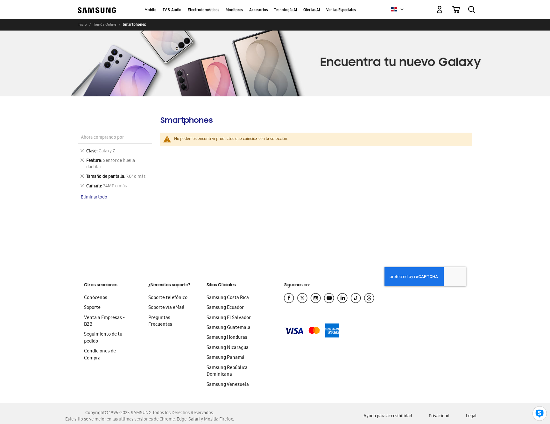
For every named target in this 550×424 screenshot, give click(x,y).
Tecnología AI (285, 10)
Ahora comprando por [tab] (102, 138)
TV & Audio (172, 10)
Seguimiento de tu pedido (103, 338)
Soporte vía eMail (166, 308)
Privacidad (439, 416)
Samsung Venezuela (228, 385)
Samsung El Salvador (229, 318)
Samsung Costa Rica (228, 298)
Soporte (92, 308)
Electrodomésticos (203, 10)
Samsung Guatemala (228, 328)
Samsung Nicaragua (228, 348)
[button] (402, 9)
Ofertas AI (311, 10)
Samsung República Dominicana (227, 371)
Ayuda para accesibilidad (387, 416)
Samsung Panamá (225, 358)
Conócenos (95, 298)
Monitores (234, 10)
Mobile (150, 10)
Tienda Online (104, 24)
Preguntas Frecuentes (160, 321)
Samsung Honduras (227, 338)
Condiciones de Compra (100, 355)
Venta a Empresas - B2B (104, 321)
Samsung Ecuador (225, 308)
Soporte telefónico (167, 298)
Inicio (82, 24)
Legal (471, 416)
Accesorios (258, 10)
